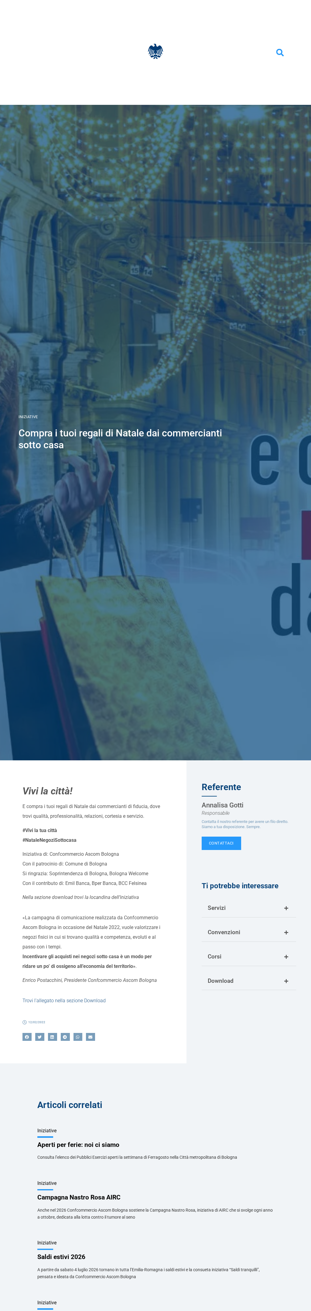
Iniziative (28, 417)
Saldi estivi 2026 (61, 1257)
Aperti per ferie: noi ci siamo (78, 1144)
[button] (280, 52)
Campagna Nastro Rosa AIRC (79, 1197)
